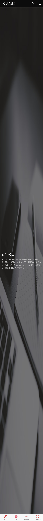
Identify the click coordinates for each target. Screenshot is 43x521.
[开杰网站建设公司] (8, 3)
